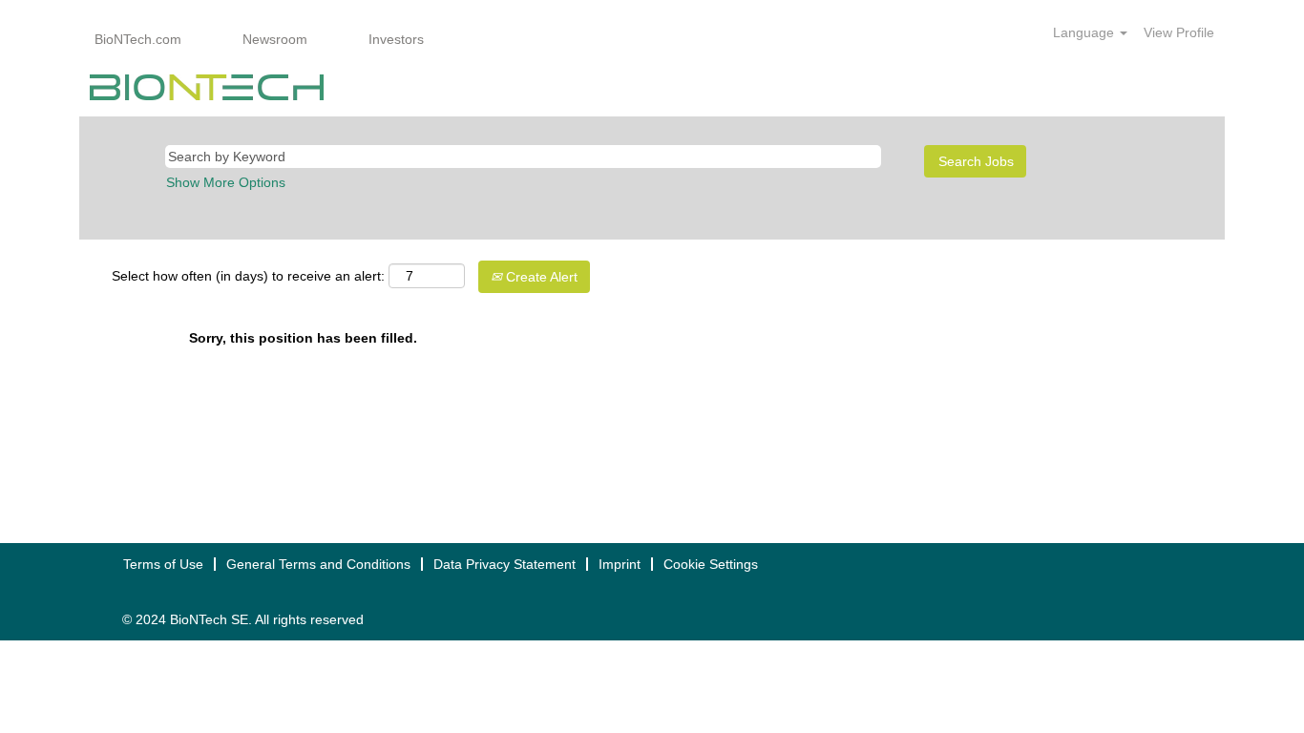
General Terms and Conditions (318, 564)
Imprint (620, 564)
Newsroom (274, 39)
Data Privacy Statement (504, 564)
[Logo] (207, 87)
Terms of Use (163, 564)
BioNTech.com (138, 39)
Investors (396, 39)
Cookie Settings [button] (710, 564)
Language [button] (1085, 32)
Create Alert (540, 276)
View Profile (1179, 32)
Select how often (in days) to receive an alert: (248, 275)
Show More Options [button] (225, 182)
